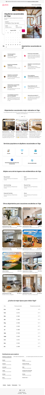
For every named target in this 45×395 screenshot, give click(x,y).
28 (15, 44)
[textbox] (9, 27)
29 (17, 44)
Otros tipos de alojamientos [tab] (18, 356)
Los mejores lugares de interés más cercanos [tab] (34, 356)
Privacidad (20, 393)
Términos (24, 393)
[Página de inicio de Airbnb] (5, 5)
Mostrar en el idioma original (32, 1)
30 (19, 44)
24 (6, 44)
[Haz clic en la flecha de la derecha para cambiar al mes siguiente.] (19, 30)
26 (10, 44)
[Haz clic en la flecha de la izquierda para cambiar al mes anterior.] (6, 30)
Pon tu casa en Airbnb (36, 4)
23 (19, 42)
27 (13, 44)
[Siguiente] (24, 116)
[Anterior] (20, 116)
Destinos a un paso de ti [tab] (7, 356)
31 (6, 47)
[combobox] (14, 23)
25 (8, 44)
